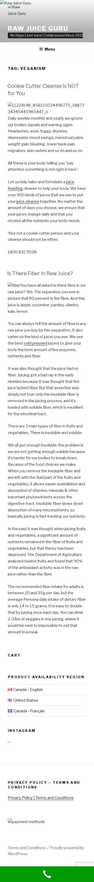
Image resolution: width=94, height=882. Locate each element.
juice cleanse (27, 201)
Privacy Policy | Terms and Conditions (41, 797)
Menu (50, 49)
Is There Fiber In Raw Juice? (40, 273)
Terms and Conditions (27, 848)
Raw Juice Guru (38, 28)
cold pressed (35, 343)
